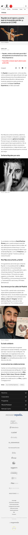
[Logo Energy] (14, 458)
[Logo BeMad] (14, 463)
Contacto (14, 514)
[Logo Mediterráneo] (14, 493)
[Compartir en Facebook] (25, 68)
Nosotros (4, 393)
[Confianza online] (14, 529)
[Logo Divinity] (14, 437)
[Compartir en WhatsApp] (16, 68)
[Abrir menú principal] (26, 6)
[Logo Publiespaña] (14, 488)
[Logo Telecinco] (14, 427)
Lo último (3, 9)
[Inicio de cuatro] (2, 6)
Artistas (8, 9)
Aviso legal (14, 500)
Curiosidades (15, 9)
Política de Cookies (14, 508)
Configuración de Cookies (14, 506)
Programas (4, 401)
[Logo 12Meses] (14, 478)
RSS (14, 512)
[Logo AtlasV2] (14, 483)
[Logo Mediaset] (14, 416)
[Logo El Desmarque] (14, 442)
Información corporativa (14, 502)
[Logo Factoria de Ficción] (14, 448)
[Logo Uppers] (14, 468)
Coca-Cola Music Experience (12, 384)
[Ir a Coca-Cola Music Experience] (8, 6)
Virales (21, 9)
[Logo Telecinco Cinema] (14, 473)
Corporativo (5, 397)
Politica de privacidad (14, 504)
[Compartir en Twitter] (19, 68)
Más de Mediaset (6, 405)
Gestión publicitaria (14, 510)
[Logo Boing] (14, 453)
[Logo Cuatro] (14, 432)
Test (25, 9)
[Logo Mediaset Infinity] (14, 422)
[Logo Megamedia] (15, 522)
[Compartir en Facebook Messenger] (22, 68)
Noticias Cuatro (6, 409)
